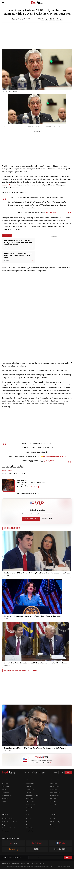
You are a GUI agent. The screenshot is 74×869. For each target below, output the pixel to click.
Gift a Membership (55, 821)
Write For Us (29, 831)
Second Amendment (31, 810)
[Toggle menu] (3, 2)
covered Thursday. (9, 185)
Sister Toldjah (53, 804)
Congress (28, 786)
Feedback (23, 863)
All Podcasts (5, 831)
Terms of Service (6, 863)
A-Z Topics (29, 779)
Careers (28, 825)
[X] (32, 772)
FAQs (62, 772)
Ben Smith (6, 618)
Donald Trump (30, 789)
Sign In (55, 772)
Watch (4, 789)
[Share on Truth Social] (46, 19)
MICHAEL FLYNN (7, 473)
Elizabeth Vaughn (17, 19)
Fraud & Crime (30, 801)
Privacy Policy (15, 863)
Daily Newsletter (54, 825)
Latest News (5, 786)
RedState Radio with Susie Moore (11, 821)
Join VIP (68, 772)
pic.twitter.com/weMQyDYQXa (54, 456)
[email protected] (33, 487)
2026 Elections (30, 783)
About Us (28, 818)
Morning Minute (6, 795)
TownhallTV (5, 798)
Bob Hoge (6, 575)
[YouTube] (43, 772)
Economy (28, 792)
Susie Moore (53, 789)
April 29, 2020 (48, 461)
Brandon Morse (54, 795)
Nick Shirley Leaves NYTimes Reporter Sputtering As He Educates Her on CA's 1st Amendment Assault (36, 573)
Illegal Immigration (31, 804)
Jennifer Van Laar (55, 786)
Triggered (4, 825)
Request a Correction (32, 863)
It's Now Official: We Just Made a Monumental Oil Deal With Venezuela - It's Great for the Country (35, 663)
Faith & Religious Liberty (32, 795)
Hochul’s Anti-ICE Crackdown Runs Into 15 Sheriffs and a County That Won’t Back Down (32, 616)
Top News (5, 783)
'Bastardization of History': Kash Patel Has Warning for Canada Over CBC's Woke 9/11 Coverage (36, 749)
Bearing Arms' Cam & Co (9, 828)
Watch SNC (53, 828)
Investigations (6, 792)
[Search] (71, 2)
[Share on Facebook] (50, 19)
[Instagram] (35, 772)
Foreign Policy (30, 798)
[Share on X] (42, 19)
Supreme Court (30, 807)
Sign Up (67, 857)
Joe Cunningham (55, 792)
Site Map (42, 863)
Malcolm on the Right (8, 818)
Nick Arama (7, 665)
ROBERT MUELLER (19, 473)
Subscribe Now (47, 518)
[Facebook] (39, 772)
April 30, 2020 (51, 212)
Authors (4, 801)
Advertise (28, 821)
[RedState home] (8, 772)
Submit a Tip (29, 828)
